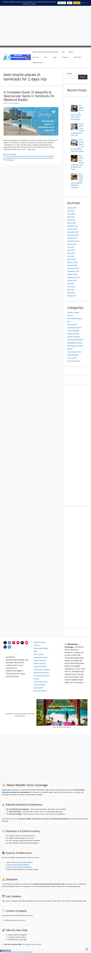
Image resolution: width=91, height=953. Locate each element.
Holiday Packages (11, 154)
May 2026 (70, 217)
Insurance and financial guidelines (17, 865)
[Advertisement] (45, 23)
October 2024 (72, 274)
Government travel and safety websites (19, 862)
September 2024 (73, 277)
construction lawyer (74, 327)
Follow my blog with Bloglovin (22, 952)
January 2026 (72, 229)
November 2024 (73, 271)
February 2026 (72, 226)
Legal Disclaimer (38, 62)
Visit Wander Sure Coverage (31, 944)
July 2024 (70, 283)
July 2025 (70, 247)
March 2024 (71, 295)
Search (69, 73)
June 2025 (71, 250)
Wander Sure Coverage (10, 790)
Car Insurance (72, 324)
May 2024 (70, 289)
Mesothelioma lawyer (74, 343)
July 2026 (70, 211)
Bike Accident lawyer (74, 318)
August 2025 (71, 244)
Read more (31, 149)
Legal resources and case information (18, 867)
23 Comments (10, 160)
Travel (54, 57)
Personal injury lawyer (75, 346)
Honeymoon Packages (75, 340)
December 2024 (73, 268)
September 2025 (73, 241)
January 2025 (72, 265)
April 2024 (71, 292)
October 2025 (72, 238)
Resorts (70, 349)
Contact (70, 52)
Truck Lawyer (72, 358)
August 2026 (72, 208)
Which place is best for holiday (13, 158)
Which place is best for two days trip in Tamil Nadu (38, 158)
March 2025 (71, 259)
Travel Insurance (73, 355)
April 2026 (71, 220)
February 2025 (72, 262)
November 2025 (73, 235)
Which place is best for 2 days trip (44, 156)
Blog (63, 52)
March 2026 (71, 223)
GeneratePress (20, 716)
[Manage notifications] (86, 949)
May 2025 (70, 253)
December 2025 (73, 232)
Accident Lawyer (73, 312)
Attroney (70, 315)
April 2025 (71, 256)
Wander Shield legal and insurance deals (45, 52)
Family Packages (73, 330)
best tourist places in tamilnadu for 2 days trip (19, 156)
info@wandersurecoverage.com (14, 920)
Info (45, 57)
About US (35, 57)
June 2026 (71, 214)
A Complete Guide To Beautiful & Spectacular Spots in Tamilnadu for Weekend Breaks (29, 96)
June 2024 (71, 286)
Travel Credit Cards (74, 352)
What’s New (77, 57)
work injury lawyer (73, 361)
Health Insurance (73, 333)
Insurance (65, 57)
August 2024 (72, 280)
